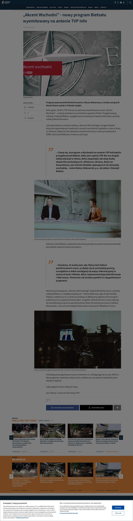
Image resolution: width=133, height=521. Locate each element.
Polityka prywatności (22, 518)
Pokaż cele (118, 513)
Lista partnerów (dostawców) (69, 513)
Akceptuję (118, 507)
